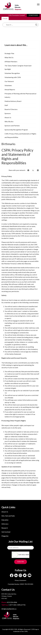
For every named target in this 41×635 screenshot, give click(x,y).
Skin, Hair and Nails (8, 516)
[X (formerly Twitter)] (33, 170)
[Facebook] (28, 170)
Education (4, 520)
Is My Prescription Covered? (16, 15)
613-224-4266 (9, 602)
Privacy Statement (20, 580)
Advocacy (4, 524)
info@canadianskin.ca (8, 609)
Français (5, 18)
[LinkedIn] (38, 170)
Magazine (4, 536)
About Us (4, 512)
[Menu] (38, 6)
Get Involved (5, 532)
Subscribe (20, 562)
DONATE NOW (33, 15)
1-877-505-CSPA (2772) (13, 605)
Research (4, 528)
